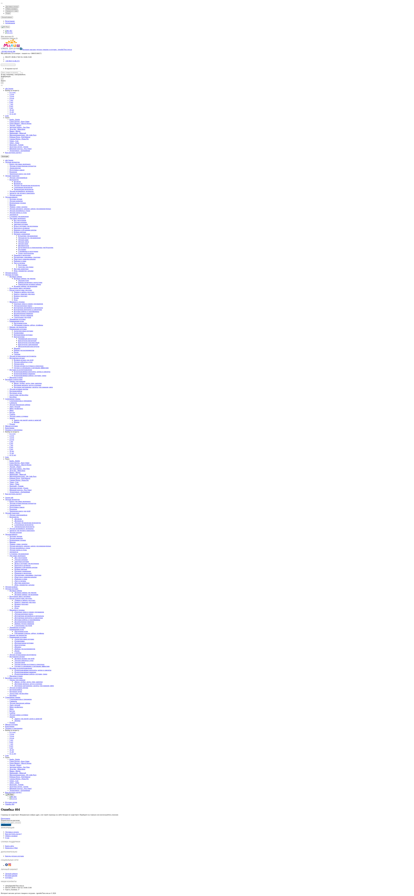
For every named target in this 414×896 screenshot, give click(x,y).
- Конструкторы (19, 645)
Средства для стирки (25, 267)
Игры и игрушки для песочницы (26, 226)
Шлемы (16, 422)
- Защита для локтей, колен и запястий (28, 719)
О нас (7, 838)
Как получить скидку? (13, 152)
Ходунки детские (15, 199)
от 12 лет (12, 114)
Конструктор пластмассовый (28, 342)
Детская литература (12, 162)
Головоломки (19, 333)
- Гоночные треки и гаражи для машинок (29, 612)
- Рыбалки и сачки (20, 579)
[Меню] (2, 85)
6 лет (11, 102)
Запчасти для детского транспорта (22, 193)
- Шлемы (17, 721)
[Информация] (2, 3)
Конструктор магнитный (27, 341)
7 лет (11, 104)
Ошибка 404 (9, 804)
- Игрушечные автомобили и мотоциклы (29, 616)
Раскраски (13, 172)
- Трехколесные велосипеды (24, 527)
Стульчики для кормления (19, 216)
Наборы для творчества (18, 327)
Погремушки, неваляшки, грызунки (27, 257)
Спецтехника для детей (22, 317)
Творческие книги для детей (19, 174)
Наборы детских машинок (23, 315)
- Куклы (17, 606)
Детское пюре (23, 244)
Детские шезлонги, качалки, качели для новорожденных (30, 209)
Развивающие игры (16, 321)
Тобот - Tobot (14, 143)
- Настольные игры (21, 631)
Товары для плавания (17, 381)
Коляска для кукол (20, 296)
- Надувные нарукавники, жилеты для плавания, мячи (34, 686)
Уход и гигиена (19, 263)
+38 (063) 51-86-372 (12, 61)
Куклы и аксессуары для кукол (20, 290)
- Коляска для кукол (21, 604)
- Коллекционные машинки (24, 622)
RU (10, 31)
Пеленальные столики (17, 203)
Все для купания (20, 220)
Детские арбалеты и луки (23, 362)
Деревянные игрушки (17, 319)
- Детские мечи (19, 662)
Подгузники (22, 265)
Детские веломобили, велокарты (21, 191)
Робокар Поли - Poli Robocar (19, 137)
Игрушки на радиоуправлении (20, 370)
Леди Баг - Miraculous (17, 129)
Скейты (12, 414)
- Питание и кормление (22, 571)
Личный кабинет (11, 874)
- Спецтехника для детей (23, 625)
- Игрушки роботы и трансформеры (27, 620)
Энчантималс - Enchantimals (19, 151)
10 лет (11, 110)
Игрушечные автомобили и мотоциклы (28, 308)
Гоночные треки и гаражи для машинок (28, 304)
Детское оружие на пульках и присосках (28, 366)
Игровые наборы (15, 277)
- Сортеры (17, 653)
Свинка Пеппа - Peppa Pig (19, 139)
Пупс (16, 300)
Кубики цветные (20, 232)
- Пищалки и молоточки (23, 573)
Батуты (12, 412)
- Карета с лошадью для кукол (25, 602)
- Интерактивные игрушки (24, 643)
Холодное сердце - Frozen (18, 147)
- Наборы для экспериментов (24, 649)
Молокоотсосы (23, 245)
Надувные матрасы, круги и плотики (27, 385)
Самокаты (13, 403)
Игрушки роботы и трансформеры (26, 311)
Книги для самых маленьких (20, 164)
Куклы (16, 298)
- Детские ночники (21, 560)
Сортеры (17, 354)
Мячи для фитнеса (16, 408)
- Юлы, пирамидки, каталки (24, 585)
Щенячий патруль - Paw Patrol (20, 149)
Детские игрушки (11, 275)
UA (11, 33)
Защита (12, 418)
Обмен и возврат (11, 9)
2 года (11, 94)
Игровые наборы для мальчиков (25, 286)
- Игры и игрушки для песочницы (26, 563)
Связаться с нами (12, 11)
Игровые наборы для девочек (24, 278)
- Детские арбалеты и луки (23, 660)
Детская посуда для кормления (29, 238)
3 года (11, 96)
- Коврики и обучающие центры (25, 567)
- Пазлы (17, 651)
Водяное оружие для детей (23, 360)
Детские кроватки (16, 201)
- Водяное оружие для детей (24, 658)
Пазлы (16, 352)
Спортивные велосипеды (23, 187)
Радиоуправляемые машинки (24, 374)
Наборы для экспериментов (24, 350)
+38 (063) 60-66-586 (8, 51)
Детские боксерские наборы (19, 405)
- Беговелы (18, 519)
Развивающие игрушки (18, 329)
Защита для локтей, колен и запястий (27, 420)
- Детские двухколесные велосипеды (27, 523)
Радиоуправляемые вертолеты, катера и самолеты (32, 372)
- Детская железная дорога (23, 614)
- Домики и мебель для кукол (24, 600)
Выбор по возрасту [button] (12, 90)
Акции (8, 13)
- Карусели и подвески (22, 565)
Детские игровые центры (18, 389)
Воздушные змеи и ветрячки (20, 288)
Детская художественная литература (22, 166)
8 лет (11, 106)
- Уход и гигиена (20, 581)
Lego (7, 116)
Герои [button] (7, 118)
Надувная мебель (15, 391)
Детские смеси (23, 242)
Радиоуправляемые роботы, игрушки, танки (30, 375)
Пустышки (22, 249)
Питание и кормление (22, 234)
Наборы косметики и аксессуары (30, 282)
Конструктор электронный (28, 344)
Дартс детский (14, 406)
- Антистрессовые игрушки (24, 639)
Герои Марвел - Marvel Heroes (20, 123)
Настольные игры (20, 323)
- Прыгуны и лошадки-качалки (25, 577)
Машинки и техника (17, 302)
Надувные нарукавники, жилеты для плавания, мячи (33, 387)
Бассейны (13, 397)
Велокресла (18, 183)
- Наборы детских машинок (24, 624)
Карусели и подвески (22, 228)
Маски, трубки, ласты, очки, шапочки (28, 383)
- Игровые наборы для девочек (25, 592)
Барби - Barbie (14, 119)
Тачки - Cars (13, 141)
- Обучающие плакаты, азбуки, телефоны (29, 633)
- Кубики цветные (20, 569)
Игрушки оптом (11, 802)
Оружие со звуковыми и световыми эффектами (31, 368)
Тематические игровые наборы (29, 284)
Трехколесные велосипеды (23, 189)
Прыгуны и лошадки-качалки (25, 259)
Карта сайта (9, 846)
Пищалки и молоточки (22, 255)
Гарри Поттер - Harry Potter (19, 121)
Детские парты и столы (18, 212)
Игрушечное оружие (17, 358)
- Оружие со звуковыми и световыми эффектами (32, 666)
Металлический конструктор (28, 346)
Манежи (12, 205)
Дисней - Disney (15, 125)
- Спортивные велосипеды (23, 525)
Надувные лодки (15, 393)
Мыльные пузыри (16, 377)
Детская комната (11, 197)
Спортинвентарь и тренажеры (20, 401)
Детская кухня (23, 280)
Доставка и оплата (12, 6)
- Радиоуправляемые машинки (25, 672)
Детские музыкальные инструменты (22, 356)
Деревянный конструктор (27, 339)
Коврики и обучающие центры (25, 230)
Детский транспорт (12, 176)
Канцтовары (9, 428)
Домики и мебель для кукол (24, 292)
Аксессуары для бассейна (18, 395)
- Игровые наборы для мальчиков (26, 594)
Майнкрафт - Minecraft (17, 133)
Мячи (11, 410)
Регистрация (9, 21)
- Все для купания (20, 558)
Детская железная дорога (23, 306)
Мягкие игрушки (11, 426)
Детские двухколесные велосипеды (27, 185)
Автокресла (13, 214)
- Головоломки (19, 641)
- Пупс (16, 608)
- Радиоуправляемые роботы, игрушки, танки (30, 674)
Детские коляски (11, 273)
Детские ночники (20, 222)
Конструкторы (19, 337)
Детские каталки (15, 195)
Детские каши (23, 240)
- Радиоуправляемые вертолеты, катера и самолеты (32, 670)
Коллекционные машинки (23, 313)
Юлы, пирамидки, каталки (23, 271)
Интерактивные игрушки (23, 335)
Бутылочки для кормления (28, 236)
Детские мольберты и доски (19, 211)
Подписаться (6, 825)
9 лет (11, 108)
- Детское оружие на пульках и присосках (29, 664)
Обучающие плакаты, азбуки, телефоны (28, 325)
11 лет (11, 112)
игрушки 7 (9, 877)
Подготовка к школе (16, 170)
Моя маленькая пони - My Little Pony (23, 135)
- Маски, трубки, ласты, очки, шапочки (28, 682)
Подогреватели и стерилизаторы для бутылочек (35, 247)
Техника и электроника (13, 430)
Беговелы (17, 181)
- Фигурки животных (22, 583)
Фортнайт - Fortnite (16, 145)
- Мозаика (17, 647)
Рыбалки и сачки (20, 261)
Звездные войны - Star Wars (19, 127)
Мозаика (17, 348)
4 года (11, 98)
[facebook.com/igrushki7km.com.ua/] (6, 865)
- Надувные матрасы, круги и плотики (28, 684)
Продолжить (5, 818)
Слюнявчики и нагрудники (28, 251)
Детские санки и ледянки (18, 416)
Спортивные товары (12, 399)
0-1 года (12, 92)
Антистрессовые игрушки (23, 331)
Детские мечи (19, 364)
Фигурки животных (21, 269)
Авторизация (10, 23)
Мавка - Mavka (14, 131)
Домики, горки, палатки (18, 207)
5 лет (11, 100)
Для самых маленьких (17, 218)
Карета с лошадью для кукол (24, 294)
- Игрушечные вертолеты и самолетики (28, 618)
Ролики (12, 424)
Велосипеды (14, 180)
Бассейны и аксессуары (13, 379)
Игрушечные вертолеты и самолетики (28, 309)
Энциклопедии (15, 168)
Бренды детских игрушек (14, 856)
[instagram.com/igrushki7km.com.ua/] (9, 865)
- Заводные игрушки (21, 561)
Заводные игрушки (21, 224)
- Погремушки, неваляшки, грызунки (27, 575)
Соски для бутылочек (26, 253)
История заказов (11, 875)
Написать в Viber (11, 848)
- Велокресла (18, 521)
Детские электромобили (18, 178)
